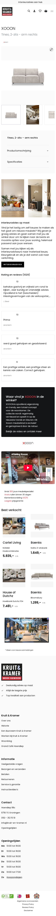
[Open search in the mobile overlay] (29, 11)
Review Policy (28, 907)
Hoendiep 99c (8, 807)
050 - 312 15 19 (8, 817)
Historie (5, 725)
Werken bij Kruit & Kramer (14, 735)
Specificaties (14, 161)
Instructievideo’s (9, 789)
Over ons (6, 720)
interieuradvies (12, 264)
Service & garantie (10, 784)
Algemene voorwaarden (27, 901)
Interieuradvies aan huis (31, 2)
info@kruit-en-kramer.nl (14, 822)
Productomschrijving (19, 150)
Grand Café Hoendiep (12, 746)
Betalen (5, 774)
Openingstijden (9, 827)
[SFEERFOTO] (28, 75)
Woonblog (6, 741)
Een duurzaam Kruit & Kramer (16, 730)
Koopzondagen (14, 877)
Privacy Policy (28, 904)
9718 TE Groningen (10, 812)
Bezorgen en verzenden (13, 769)
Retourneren (7, 779)
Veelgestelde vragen (12, 764)
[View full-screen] (51, 49)
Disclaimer (28, 910)
